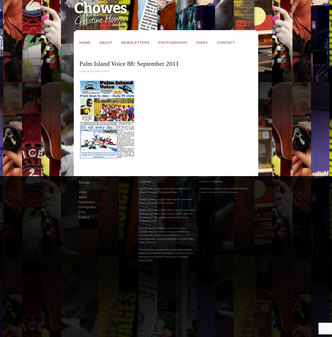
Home (84, 43)
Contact (226, 43)
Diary (202, 43)
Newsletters (135, 43)
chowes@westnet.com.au (151, 239)
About (106, 43)
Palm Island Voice (96, 71)
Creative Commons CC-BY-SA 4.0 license (218, 192)
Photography (173, 43)
